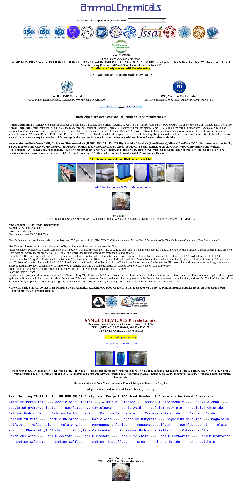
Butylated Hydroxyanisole (32, 408)
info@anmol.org (126, 337)
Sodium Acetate (59, 436)
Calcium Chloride (207, 408)
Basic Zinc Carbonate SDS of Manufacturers (121, 187)
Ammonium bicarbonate (164, 402)
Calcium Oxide (202, 413)
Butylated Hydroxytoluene (88, 408)
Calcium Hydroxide (25, 413)
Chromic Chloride (63, 419)
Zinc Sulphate (202, 442)
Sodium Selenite (134, 436)
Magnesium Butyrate (139, 419)
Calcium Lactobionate (70, 413)
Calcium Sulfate (23, 419)
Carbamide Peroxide (162, 413)
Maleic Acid (72, 425)
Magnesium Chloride (183, 419)
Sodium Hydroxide (215, 436)
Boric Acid (131, 408)
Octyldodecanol (193, 425)
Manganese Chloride (109, 425)
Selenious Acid (22, 436)
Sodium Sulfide (69, 442)
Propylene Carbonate (91, 430)
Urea (141, 442)
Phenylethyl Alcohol (44, 430)
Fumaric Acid (100, 419)
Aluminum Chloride (118, 402)
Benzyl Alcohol (207, 402)
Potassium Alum (195, 430)
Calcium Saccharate (117, 413)
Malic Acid (41, 425)
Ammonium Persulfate (27, 402)
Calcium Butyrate (166, 408)
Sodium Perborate (174, 436)
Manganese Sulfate (153, 425)
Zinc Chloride (167, 442)
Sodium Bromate (96, 436)
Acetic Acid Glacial (73, 402)
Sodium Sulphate (31, 442)
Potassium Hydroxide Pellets (146, 430)
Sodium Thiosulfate (109, 442)
